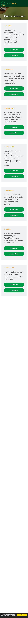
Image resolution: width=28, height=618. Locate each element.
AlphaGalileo (14, 55)
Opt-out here (3, 616)
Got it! (22, 614)
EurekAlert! (14, 50)
